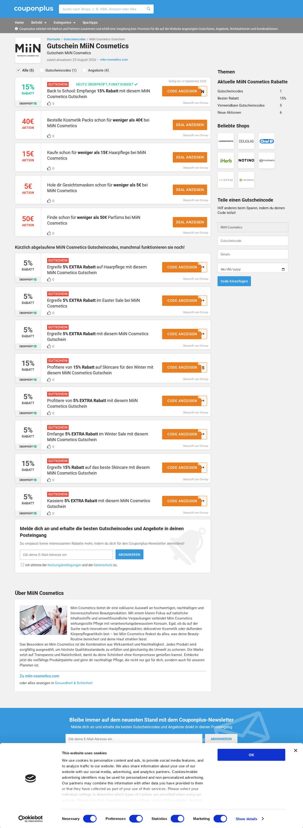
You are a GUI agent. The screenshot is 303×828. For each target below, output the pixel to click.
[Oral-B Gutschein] (266, 141)
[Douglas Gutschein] (246, 141)
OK (251, 755)
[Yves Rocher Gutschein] (246, 180)
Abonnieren (129, 555)
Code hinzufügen (234, 281)
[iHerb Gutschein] (226, 160)
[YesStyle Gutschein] (226, 180)
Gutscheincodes (75, 39)
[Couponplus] (33, 9)
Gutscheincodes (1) (60, 70)
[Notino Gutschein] (246, 160)
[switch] (136, 818)
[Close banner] (295, 750)
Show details (246, 819)
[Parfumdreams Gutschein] (266, 160)
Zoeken (149, 9)
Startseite (53, 39)
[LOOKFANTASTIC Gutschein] (226, 141)
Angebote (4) (98, 70)
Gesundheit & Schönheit (74, 683)
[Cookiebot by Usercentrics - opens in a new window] (30, 818)
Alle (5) (28, 70)
